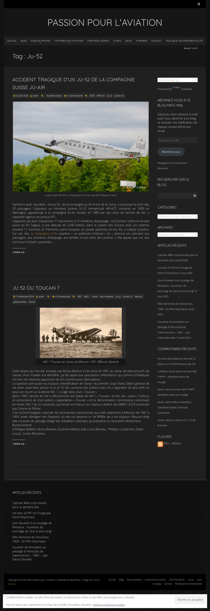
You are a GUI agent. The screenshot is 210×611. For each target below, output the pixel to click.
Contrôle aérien (98, 40)
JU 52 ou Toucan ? (35, 288)
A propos (141, 40)
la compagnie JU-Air (44, 233)
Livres (117, 40)
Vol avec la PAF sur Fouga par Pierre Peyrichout (31, 515)
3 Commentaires (75, 95)
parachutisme (19, 301)
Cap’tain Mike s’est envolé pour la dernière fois (29, 505)
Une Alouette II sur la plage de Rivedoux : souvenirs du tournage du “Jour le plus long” (176, 285)
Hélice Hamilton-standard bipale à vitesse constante (175, 407)
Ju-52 (109, 95)
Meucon (139, 296)
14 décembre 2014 (25, 296)
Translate (186, 89)
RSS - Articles (172, 443)
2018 (92, 95)
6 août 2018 (22, 95)
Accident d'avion (54, 95)
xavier (35, 95)
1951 (79, 296)
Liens (128, 40)
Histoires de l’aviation (69, 40)
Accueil (12, 40)
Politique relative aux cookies (109, 604)
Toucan (32, 301)
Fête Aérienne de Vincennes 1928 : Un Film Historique (30, 539)
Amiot (95, 296)
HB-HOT (101, 95)
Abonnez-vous (171, 152)
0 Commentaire (63, 296)
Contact (156, 40)
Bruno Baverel (106, 296)
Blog (24, 40)
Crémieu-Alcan (167, 371)
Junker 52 (119, 95)
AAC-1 (87, 296)
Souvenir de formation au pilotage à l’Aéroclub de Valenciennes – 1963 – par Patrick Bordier (30, 553)
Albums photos (40, 40)
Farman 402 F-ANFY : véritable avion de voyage (177, 376)
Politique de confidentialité (184, 40)
